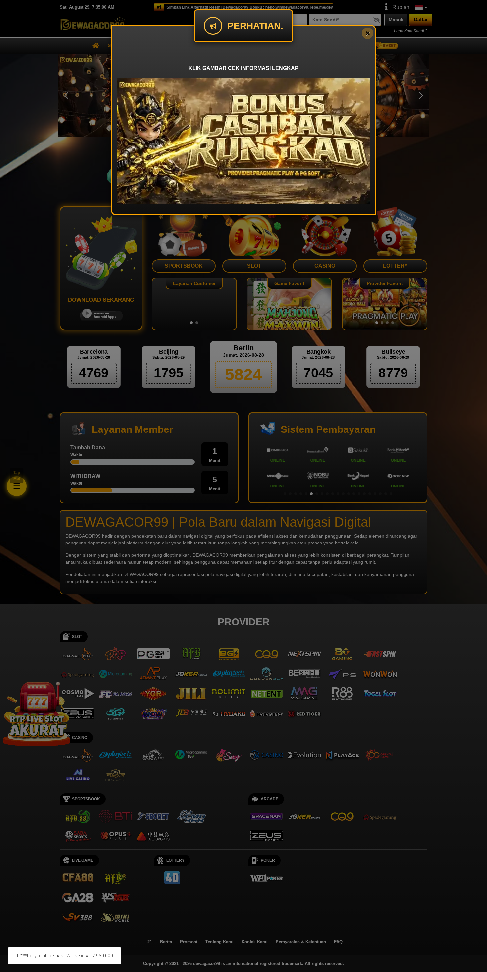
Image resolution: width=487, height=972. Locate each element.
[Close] (367, 33)
